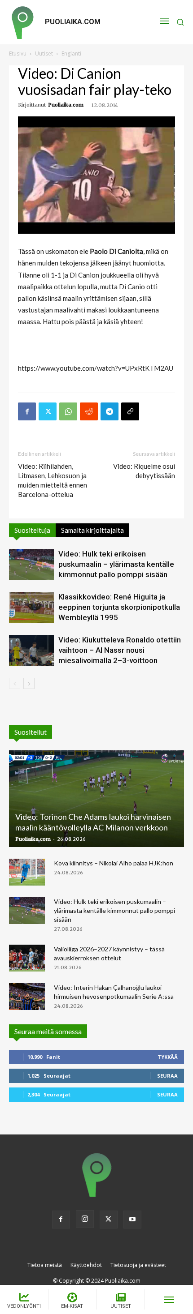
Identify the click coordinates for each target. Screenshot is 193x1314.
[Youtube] (132, 1219)
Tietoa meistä (44, 1265)
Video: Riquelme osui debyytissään (144, 470)
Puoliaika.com (65, 105)
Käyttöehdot (86, 1265)
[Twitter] (48, 411)
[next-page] (29, 683)
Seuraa (167, 1075)
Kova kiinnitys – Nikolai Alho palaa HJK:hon (113, 863)
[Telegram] (109, 411)
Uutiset (44, 53)
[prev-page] (14, 683)
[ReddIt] (89, 411)
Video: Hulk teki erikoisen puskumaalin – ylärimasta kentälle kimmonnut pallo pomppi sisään (116, 564)
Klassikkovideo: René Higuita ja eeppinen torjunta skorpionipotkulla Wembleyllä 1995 (119, 607)
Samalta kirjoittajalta (92, 530)
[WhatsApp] (68, 411)
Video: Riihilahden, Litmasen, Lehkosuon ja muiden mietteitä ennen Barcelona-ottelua (52, 480)
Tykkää (168, 1056)
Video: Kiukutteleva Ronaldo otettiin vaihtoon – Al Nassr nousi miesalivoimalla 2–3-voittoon (119, 650)
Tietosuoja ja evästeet (138, 1265)
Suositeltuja (32, 530)
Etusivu (17, 53)
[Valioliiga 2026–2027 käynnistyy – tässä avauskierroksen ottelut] (27, 958)
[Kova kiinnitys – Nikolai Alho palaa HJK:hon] (27, 872)
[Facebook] (27, 411)
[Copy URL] (130, 411)
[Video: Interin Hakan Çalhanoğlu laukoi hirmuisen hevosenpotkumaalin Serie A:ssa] (27, 996)
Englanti (71, 53)
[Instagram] (85, 1219)
